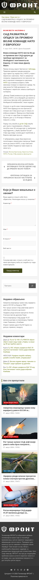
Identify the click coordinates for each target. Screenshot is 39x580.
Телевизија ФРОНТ (25, 574)
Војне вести (8, 30)
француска (27, 154)
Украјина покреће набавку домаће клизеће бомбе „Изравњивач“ (17, 357)
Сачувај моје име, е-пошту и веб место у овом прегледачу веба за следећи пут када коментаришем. (19, 262)
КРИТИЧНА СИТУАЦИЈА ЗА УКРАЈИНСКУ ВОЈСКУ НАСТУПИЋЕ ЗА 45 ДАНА (18, 178)
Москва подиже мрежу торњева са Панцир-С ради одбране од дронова (19, 362)
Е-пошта (7, 239)
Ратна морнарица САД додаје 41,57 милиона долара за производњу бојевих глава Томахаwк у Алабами (18, 320)
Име (5, 229)
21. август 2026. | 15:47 (11, 481)
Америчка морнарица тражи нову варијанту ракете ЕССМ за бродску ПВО (19, 410)
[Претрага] (32, 285)
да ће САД (23, 124)
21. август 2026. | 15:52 (11, 447)
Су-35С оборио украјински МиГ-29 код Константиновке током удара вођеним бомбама (19, 350)
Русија (10, 154)
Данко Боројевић (24, 48)
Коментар (7, 203)
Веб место (7, 248)
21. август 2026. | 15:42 (11, 516)
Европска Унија (27, 152)
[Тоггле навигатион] (4, 12)
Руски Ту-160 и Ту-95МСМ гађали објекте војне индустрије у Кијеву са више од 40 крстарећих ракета (18, 342)
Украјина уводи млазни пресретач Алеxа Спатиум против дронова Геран (19, 478)
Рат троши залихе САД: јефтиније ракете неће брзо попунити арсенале (19, 444)
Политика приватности (19, 576)
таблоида (31, 69)
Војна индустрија (11, 402)
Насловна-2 (20, 30)
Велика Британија (15, 152)
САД (14, 154)
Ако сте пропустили (13, 380)
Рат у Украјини (9, 471)
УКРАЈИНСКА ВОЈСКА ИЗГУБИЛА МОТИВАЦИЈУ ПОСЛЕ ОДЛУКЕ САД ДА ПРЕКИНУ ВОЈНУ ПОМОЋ (21, 166)
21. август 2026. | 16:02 (11, 413)
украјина (20, 154)
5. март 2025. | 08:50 (10, 48)
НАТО (5, 83)
